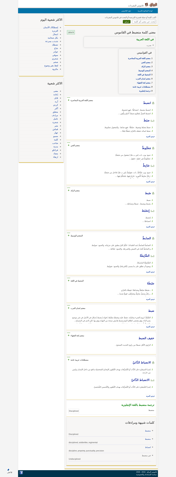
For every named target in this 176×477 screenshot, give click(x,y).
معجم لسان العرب (143, 79)
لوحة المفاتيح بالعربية (145, 11)
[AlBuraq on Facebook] (21, 474)
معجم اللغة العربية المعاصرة (139, 58)
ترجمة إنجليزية (144, 91)
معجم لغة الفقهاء (143, 83)
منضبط (148, 431)
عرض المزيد (150, 136)
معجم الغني (145, 62)
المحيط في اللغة (144, 75)
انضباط (148, 447)
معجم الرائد (145, 66)
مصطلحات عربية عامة (141, 87)
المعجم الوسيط (144, 71)
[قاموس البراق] (151, 4)
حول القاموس (126, 11)
